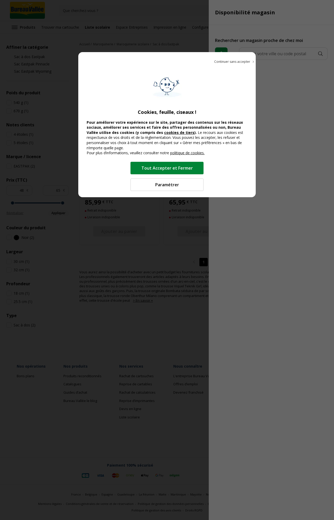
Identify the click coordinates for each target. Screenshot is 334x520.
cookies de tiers (179, 132)
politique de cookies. (187, 152)
